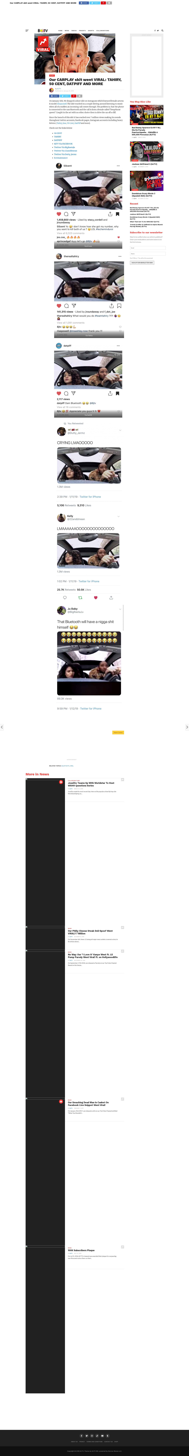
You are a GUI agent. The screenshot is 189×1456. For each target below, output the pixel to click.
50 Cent (70, 123)
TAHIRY (57, 137)
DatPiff (77, 123)
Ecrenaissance (61, 158)
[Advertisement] (94, 14)
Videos (74, 30)
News (67, 30)
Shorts (91, 30)
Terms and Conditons (94, 1441)
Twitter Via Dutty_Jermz (65, 154)
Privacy (82, 1441)
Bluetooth (65, 766)
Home (60, 30)
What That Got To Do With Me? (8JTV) (144, 222)
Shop (116, 1441)
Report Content (118, 732)
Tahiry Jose (61, 123)
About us (74, 1441)
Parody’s (82, 30)
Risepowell (62, 104)
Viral (71, 766)
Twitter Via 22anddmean (65, 151)
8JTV (59, 88)
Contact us (108, 1441)
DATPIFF (58, 140)
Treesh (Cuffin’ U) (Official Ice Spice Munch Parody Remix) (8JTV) (146, 225)
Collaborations (102, 30)
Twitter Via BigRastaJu (64, 147)
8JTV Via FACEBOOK (63, 144)
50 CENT (58, 133)
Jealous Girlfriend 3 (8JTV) (140, 214)
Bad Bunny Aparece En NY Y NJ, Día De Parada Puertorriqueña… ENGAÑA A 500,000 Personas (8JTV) (144, 209)
